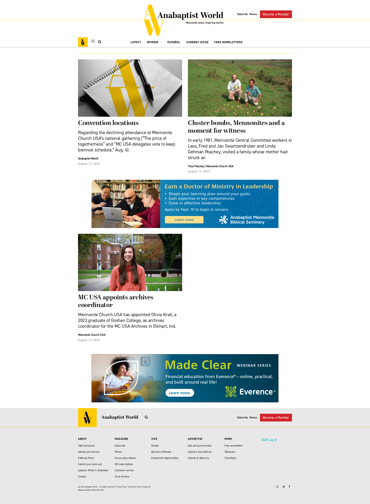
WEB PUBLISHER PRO (95, 490)
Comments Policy (134, 486)
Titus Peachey (196, 166)
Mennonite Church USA (219, 166)
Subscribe (242, 14)
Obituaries (230, 452)
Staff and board (86, 445)
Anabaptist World (88, 158)
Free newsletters (234, 445)
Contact (82, 476)
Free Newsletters (228, 42)
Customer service (124, 470)
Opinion (153, 42)
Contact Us (146, 486)
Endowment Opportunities (164, 458)
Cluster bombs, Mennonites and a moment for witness (236, 127)
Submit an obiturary (198, 458)
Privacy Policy (121, 486)
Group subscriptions (125, 458)
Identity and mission (88, 452)
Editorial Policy (86, 458)
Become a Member (276, 14)
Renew (253, 14)
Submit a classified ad (199, 452)
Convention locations (108, 123)
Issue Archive (122, 476)
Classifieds (230, 458)
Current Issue (197, 42)
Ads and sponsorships (200, 445)
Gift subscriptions (124, 464)
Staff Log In (269, 439)
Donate (155, 445)
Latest (136, 42)
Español (173, 42)
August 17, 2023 (89, 164)
